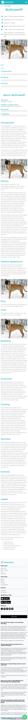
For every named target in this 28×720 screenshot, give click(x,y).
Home (2, 6)
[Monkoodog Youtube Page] (10, 609)
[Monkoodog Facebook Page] (4, 609)
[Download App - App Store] (5, 598)
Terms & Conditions (21, 718)
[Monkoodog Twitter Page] (7, 609)
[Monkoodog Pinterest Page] (12, 609)
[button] (26, 2)
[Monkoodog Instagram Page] (2, 609)
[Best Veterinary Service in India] (7, 2)
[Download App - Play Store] (6, 602)
